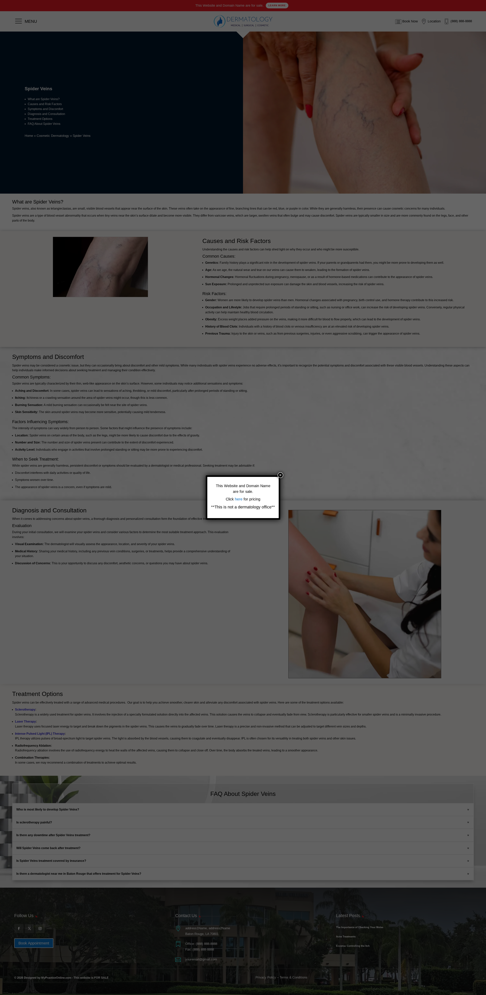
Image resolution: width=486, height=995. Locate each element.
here (239, 499)
